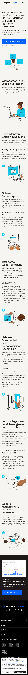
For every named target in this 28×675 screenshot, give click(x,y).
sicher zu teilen (17, 144)
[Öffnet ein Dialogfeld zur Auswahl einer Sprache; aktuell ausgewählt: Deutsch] (23, 2)
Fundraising (18, 519)
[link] (14, 41)
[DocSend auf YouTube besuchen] (6, 610)
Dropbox (4, 158)
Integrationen (17, 156)
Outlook (22, 223)
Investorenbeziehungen (8, 521)
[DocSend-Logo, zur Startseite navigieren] (9, 2)
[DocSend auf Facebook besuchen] (15, 610)
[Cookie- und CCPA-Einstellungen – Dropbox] (14, 666)
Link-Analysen (10, 286)
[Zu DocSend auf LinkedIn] (9, 610)
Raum (3, 374)
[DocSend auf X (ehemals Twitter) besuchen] (12, 610)
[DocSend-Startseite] (14, 606)
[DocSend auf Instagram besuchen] (18, 610)
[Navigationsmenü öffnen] (25, 2)
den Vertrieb (19, 521)
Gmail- (15, 223)
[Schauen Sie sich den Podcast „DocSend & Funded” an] (21, 610)
